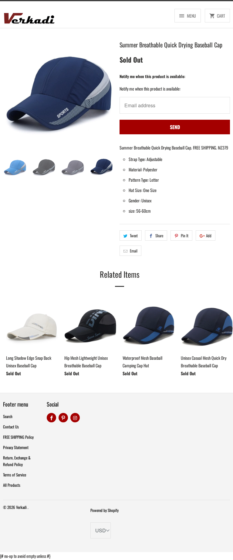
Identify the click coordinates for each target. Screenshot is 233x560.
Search (7, 416)
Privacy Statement (16, 447)
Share (159, 235)
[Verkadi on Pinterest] (63, 417)
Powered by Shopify (104, 510)
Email (133, 251)
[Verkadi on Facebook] (51, 417)
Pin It (184, 235)
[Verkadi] (29, 17)
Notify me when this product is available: (152, 76)
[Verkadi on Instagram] (75, 417)
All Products (11, 485)
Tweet (134, 235)
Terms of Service (14, 475)
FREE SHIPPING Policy (18, 437)
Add (208, 235)
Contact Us (11, 427)
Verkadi (22, 507)
